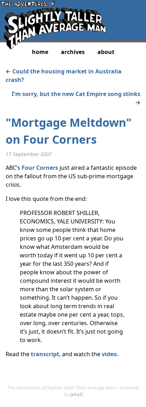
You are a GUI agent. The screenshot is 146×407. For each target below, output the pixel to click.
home (40, 52)
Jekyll (76, 394)
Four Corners (40, 168)
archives (73, 52)
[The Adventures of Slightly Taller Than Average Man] (53, 47)
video (109, 354)
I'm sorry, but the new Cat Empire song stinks (76, 94)
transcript (45, 354)
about (105, 52)
